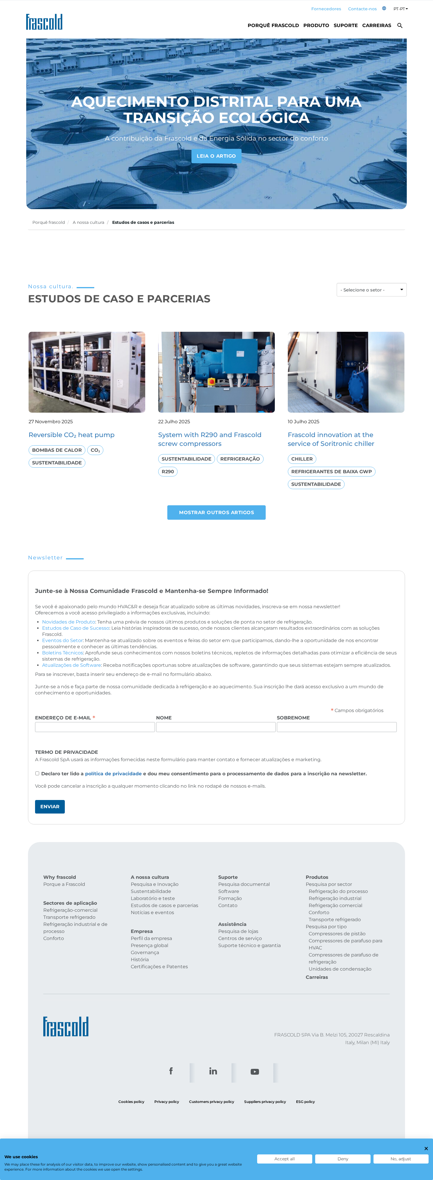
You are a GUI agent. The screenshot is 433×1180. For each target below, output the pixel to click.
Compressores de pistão (337, 933)
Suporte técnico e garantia (249, 945)
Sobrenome (293, 718)
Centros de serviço (240, 938)
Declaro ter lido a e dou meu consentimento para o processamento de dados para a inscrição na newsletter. (204, 773)
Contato (227, 905)
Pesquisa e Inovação (155, 884)
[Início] (46, 20)
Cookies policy (131, 1101)
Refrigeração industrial (335, 898)
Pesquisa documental (244, 884)
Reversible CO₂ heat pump (72, 435)
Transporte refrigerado (69, 917)
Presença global (149, 945)
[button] (384, 9)
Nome (164, 718)
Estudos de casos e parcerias (164, 905)
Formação (230, 898)
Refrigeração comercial (335, 905)
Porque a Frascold (64, 884)
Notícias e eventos (152, 912)
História (140, 959)
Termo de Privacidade (66, 752)
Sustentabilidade (151, 891)
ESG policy (305, 1101)
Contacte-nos (362, 8)
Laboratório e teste (153, 898)
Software (228, 891)
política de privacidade (113, 773)
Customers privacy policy (211, 1101)
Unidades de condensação (340, 969)
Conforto (53, 938)
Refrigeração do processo (338, 891)
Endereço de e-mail (65, 717)
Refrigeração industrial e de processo (75, 927)
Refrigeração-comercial (70, 910)
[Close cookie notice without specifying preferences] (426, 1148)
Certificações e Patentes (159, 966)
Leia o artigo (216, 156)
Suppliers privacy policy (265, 1101)
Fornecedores (326, 8)
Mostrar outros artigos (216, 512)
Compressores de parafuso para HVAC (345, 944)
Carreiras (376, 25)
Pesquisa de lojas (238, 931)
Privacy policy (166, 1101)
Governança (145, 952)
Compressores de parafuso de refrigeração (344, 958)
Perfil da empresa (151, 938)
